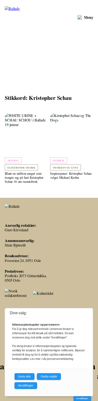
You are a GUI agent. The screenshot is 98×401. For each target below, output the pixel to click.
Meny (88, 17)
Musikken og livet (65, 167)
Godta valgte (49, 376)
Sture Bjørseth (15, 244)
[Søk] (79, 17)
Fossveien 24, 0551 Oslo (23, 260)
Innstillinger (82, 398)
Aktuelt (13, 160)
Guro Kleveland (16, 229)
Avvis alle (24, 376)
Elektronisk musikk (21, 167)
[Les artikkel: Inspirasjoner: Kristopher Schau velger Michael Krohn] (71, 146)
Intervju (58, 160)
